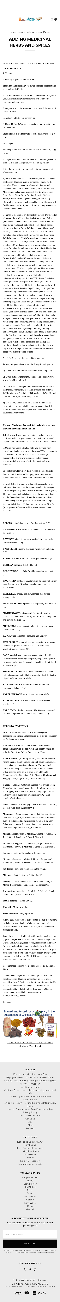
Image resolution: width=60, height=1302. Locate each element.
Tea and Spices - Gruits (30, 1164)
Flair (33, 1286)
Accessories (30, 1154)
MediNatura (30, 1187)
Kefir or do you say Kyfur (30, 1142)
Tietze (30, 1190)
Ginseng (30, 1157)
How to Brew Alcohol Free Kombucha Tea (30, 1109)
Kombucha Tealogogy (25, 474)
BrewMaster (30, 1184)
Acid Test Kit (30, 1196)
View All (30, 1209)
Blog (30, 1125)
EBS (30, 1122)
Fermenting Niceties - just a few (30, 1074)
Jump (30, 1193)
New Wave (30, 1203)
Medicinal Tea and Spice (24, 425)
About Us (30, 1119)
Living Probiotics (30, 1151)
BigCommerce (50, 1286)
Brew (30, 1206)
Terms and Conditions (30, 1115)
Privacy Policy (30, 1112)
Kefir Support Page (30, 1087)
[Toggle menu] (4, 19)
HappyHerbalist (30, 1177)
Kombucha (30, 1145)
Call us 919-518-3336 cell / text (29, 1280)
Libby (30, 1180)
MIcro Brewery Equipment (30, 1148)
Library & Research (30, 1161)
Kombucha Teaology (35, 966)
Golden (30, 1199)
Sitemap (30, 1128)
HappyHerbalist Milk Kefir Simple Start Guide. (30, 1077)
